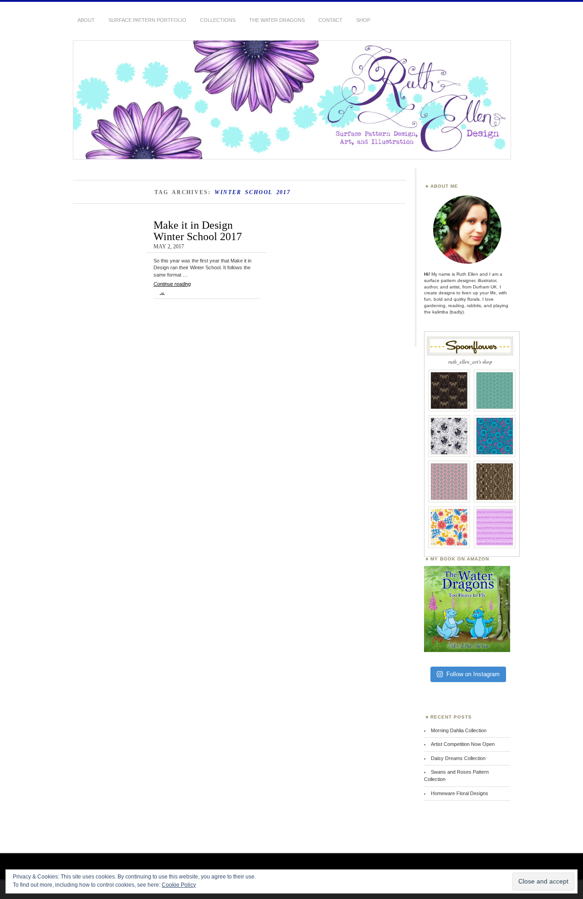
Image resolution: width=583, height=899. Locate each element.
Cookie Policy (179, 885)
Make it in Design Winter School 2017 (197, 230)
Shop (363, 20)
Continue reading (172, 288)
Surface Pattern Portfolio (147, 20)
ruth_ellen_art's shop (470, 361)
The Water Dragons (277, 20)
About (86, 20)
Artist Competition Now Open (463, 744)
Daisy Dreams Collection (458, 758)
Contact (330, 20)
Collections (217, 20)
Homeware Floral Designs (459, 793)
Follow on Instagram (473, 674)
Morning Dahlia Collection (458, 730)
